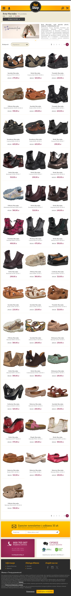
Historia (9, 568)
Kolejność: (5, 44)
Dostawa (29, 568)
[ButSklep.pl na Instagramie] (52, 567)
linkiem (21, 582)
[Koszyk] (67, 8)
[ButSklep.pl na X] (57, 567)
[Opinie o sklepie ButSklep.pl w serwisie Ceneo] (59, 550)
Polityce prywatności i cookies (14, 585)
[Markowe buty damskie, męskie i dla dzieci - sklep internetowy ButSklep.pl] (35, 7)
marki (10, 16)
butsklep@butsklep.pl (18, 554)
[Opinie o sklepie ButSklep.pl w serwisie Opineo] (47, 550)
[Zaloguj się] (9, 8)
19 (64, 44)
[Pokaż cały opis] (35, 40)
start (4, 16)
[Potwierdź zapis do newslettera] (57, 532)
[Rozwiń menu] (4, 8)
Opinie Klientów (11, 566)
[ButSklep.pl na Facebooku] (47, 567)
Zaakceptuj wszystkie (45, 591)
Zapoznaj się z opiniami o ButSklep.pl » (53, 554)
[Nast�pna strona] (67, 44)
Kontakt (29, 566)
